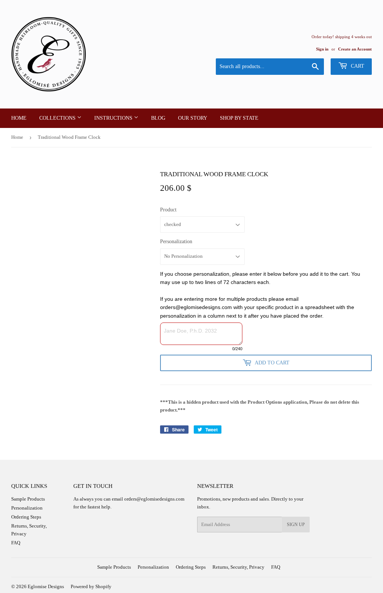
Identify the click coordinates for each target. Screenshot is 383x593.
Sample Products (28, 499)
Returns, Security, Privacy (238, 567)
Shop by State (239, 118)
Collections (58, 118)
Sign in (322, 49)
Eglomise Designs (46, 586)
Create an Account (355, 49)
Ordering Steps (26, 517)
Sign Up (296, 524)
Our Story (192, 118)
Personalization (176, 241)
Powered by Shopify (91, 586)
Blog (158, 118)
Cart (356, 66)
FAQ (15, 542)
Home (19, 118)
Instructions (114, 118)
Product (168, 210)
